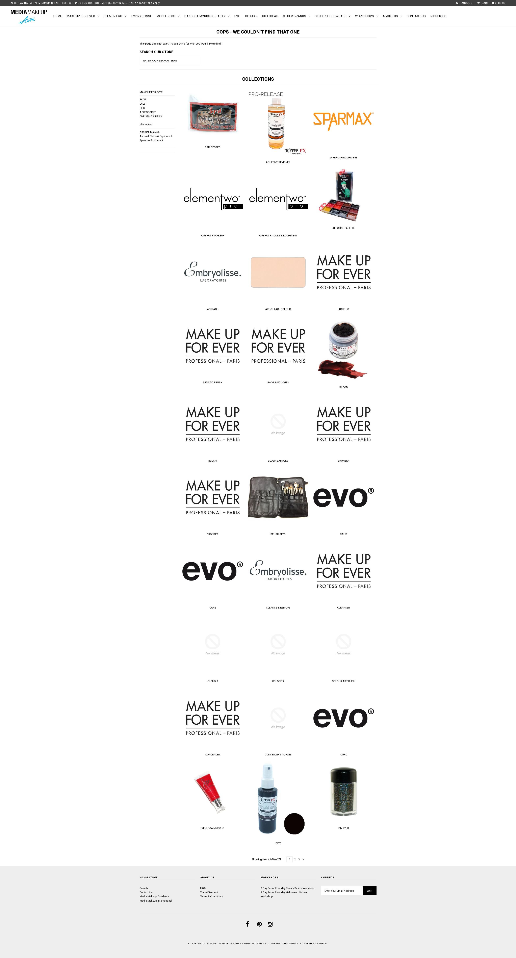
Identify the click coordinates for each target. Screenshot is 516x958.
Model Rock (166, 16)
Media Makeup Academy (154, 896)
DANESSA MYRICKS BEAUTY (205, 16)
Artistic (343, 309)
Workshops (364, 16)
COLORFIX (278, 681)
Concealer (212, 754)
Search (144, 888)
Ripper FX (438, 16)
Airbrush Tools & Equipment (156, 136)
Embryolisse (141, 16)
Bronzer (343, 460)
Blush (212, 460)
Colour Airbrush (343, 681)
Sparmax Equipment (151, 140)
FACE (143, 99)
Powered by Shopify (314, 943)
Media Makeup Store (227, 943)
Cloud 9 (251, 16)
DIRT (278, 843)
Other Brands (294, 16)
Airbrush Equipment (343, 157)
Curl (343, 754)
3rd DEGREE (212, 147)
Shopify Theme (254, 943)
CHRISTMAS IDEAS (151, 116)
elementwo (113, 16)
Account (467, 3)
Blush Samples (278, 460)
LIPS (142, 107)
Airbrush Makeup (150, 131)
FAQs (203, 888)
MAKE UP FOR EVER (81, 16)
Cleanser (343, 607)
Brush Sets (278, 534)
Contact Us (416, 16)
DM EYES (343, 828)
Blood (343, 387)
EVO (237, 16)
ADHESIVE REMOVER (278, 162)
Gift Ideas (270, 16)
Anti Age (212, 309)
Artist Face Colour (278, 309)
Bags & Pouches (278, 382)
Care (212, 607)
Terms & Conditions (211, 896)
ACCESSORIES (148, 112)
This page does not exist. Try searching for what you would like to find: (180, 43)
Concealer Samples (278, 754)
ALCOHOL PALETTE (343, 228)
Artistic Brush (212, 382)
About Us (390, 16)
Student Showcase (330, 16)
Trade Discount (209, 892)
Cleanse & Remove (278, 607)
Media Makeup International (156, 900)
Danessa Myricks (212, 828)
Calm (343, 534)
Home (57, 16)
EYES (143, 103)
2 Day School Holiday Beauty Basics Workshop (288, 888)
